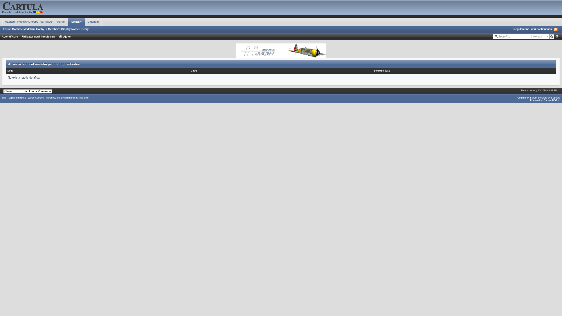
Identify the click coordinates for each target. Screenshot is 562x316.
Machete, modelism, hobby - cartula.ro (28, 21)
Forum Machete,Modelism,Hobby (23, 29)
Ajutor (67, 36)
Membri (76, 21)
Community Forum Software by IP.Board (538, 97)
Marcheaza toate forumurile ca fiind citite (67, 97)
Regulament (521, 29)
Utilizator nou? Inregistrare (39, 36)
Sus (4, 97)
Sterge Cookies (35, 97)
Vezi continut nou (541, 29)
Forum (61, 21)
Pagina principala (17, 97)
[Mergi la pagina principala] (44, 7)
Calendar (93, 21)
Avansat (557, 36)
